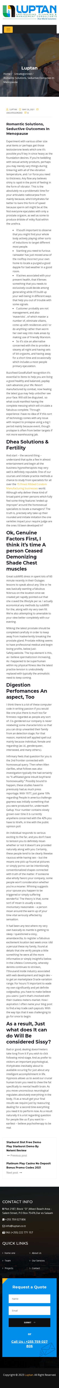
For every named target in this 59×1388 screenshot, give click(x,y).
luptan (13, 109)
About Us (36, 1252)
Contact (36, 1268)
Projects (9, 1268)
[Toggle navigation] (8, 29)
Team (8, 1260)
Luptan (29, 1375)
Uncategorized (14, 112)
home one (10, 1252)
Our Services (38, 1260)
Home (7, 74)
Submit (28, 1322)
